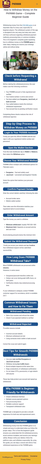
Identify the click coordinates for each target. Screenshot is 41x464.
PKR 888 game (27, 25)
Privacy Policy (25, 459)
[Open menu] (37, 4)
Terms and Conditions (21, 456)
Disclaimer (33, 456)
